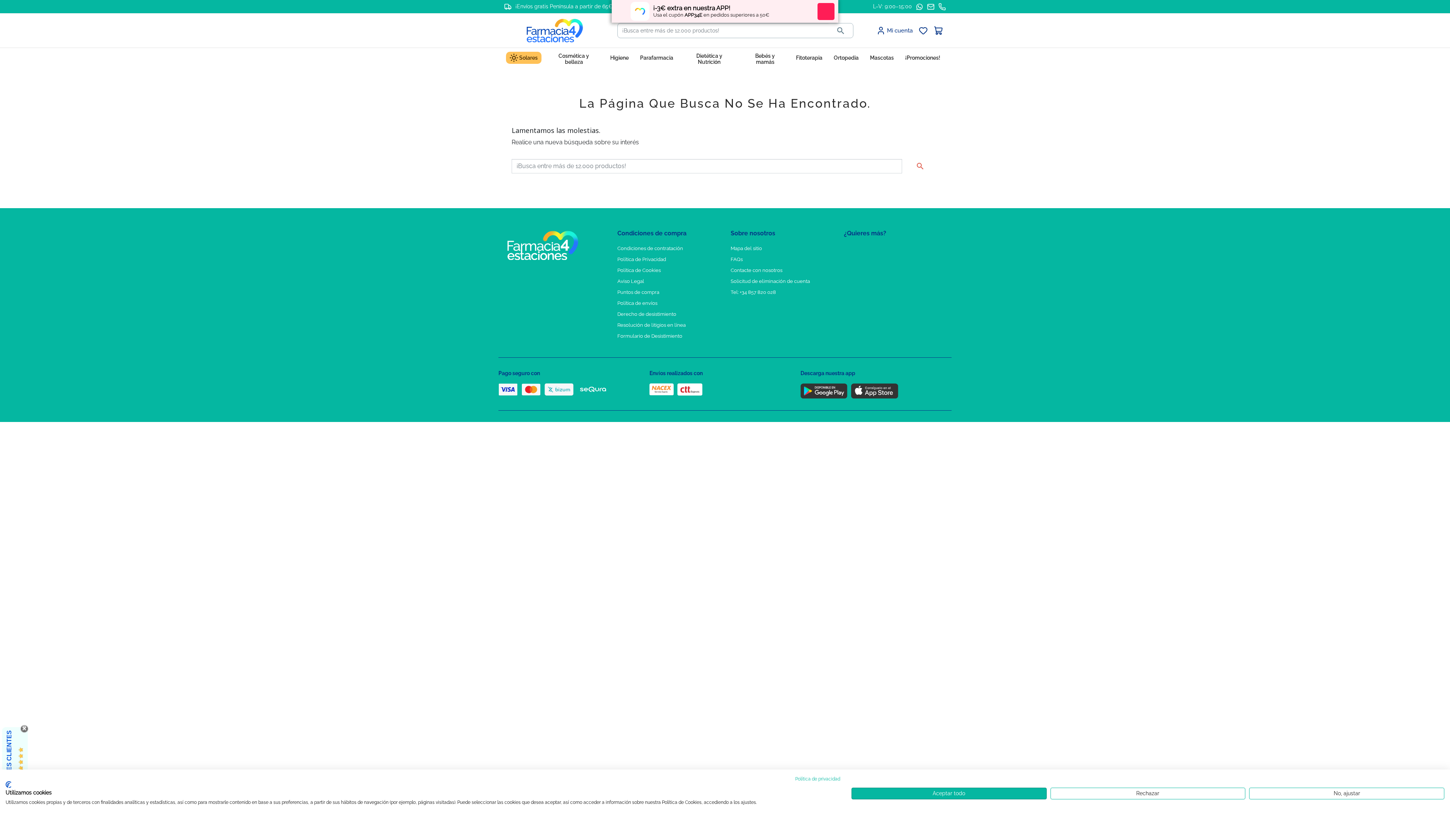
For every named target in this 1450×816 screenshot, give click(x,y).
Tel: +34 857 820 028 (753, 292)
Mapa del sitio (746, 248)
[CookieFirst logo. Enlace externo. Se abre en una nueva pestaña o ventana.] (8, 784)
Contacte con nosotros (756, 270)
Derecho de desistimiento (646, 314)
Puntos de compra (638, 292)
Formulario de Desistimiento (649, 336)
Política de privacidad (817, 779)
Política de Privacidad (641, 259)
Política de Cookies (639, 270)
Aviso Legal (630, 281)
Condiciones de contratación (650, 248)
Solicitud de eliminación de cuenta (770, 281)
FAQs (737, 259)
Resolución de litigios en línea (651, 325)
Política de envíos (637, 303)
